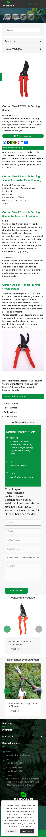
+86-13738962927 (18, 465)
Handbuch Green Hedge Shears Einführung (23, 705)
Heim (8, 18)
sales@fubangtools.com (21, 477)
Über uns (7, 723)
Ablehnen (12, 831)
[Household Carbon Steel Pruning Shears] (23, 619)
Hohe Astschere (11, 403)
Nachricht (7, 736)
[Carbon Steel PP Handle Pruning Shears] (23, 78)
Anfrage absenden (24, 136)
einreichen (16, 590)
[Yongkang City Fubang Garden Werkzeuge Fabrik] (8, 4)
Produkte (16, 18)
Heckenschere (10, 407)
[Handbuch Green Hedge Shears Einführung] (23, 681)
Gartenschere (29, 18)
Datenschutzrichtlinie (21, 826)
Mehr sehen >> (15, 649)
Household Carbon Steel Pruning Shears (19, 643)
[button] (7, 629)
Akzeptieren (27, 831)
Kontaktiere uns (11, 743)
